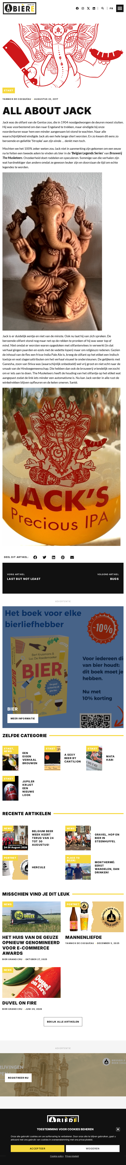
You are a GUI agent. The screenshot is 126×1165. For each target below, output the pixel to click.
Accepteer (37, 1148)
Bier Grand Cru (12, 959)
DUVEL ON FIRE (19, 1003)
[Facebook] (77, 8)
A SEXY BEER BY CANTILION (72, 758)
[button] (118, 1129)
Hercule (38, 867)
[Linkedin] (94, 8)
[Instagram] (82, 8)
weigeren (92, 1148)
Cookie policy (57, 1156)
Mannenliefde (83, 937)
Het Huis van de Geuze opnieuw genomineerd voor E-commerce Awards (31, 945)
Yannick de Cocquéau (16, 99)
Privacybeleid (72, 1156)
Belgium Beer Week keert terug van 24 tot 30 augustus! (43, 838)
